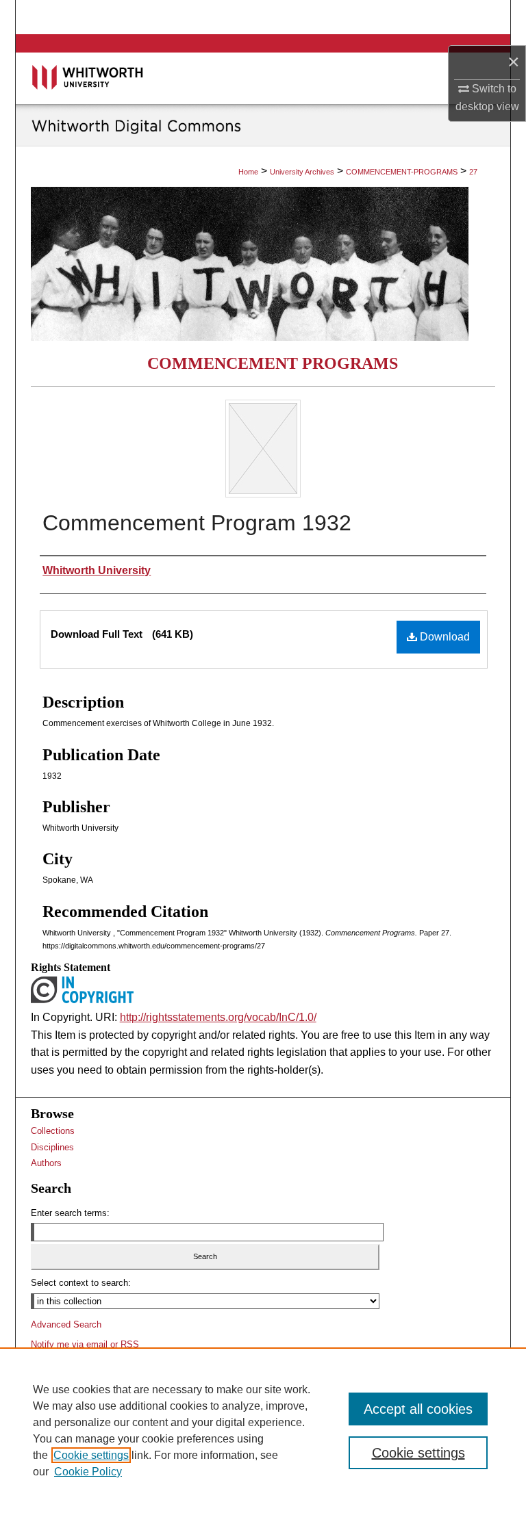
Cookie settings (91, 1455)
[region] (263, 1430)
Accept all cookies (418, 1409)
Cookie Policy (88, 1471)
